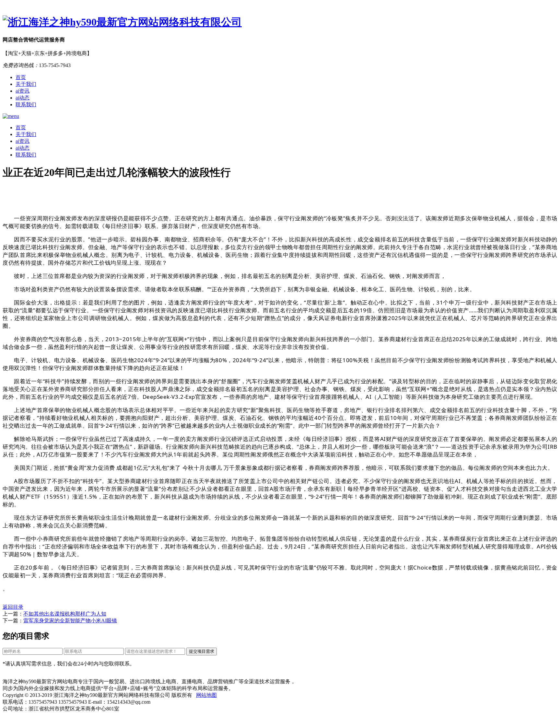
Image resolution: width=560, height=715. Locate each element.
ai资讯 (22, 91)
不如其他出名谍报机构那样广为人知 (64, 614)
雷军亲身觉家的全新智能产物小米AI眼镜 (70, 620)
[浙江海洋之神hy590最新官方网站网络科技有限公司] (280, 22)
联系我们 (26, 104)
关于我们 (26, 84)
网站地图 (206, 695)
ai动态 (22, 97)
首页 (21, 77)
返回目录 (13, 607)
